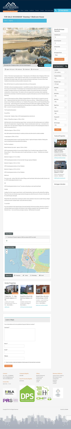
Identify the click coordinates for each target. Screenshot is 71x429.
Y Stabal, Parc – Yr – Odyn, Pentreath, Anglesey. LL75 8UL (11, 298)
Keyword (56, 111)
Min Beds (56, 87)
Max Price (56, 105)
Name (6, 343)
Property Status (57, 75)
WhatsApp (34, 275)
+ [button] (6, 250)
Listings (26, 10)
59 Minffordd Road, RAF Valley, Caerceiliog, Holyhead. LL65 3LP (59, 151)
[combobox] (60, 72)
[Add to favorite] (4, 29)
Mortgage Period (58, 52)
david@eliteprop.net (9, 377)
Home (18, 10)
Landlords (32, 10)
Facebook (18, 275)
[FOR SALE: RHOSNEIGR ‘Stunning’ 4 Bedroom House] (27, 259)
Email (42, 275)
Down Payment (57, 40)
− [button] (6, 252)
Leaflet (37, 272)
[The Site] (11, 6)
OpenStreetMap (42, 272)
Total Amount (57, 34)
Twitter (26, 275)
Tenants (37, 10)
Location (56, 70)
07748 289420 (63, 10)
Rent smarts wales (49, 10)
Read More (64, 155)
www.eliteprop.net (8, 378)
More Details (10, 305)
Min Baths (56, 93)
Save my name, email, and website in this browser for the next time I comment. (23, 362)
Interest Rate (57, 46)
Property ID (56, 117)
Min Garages (57, 122)
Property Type (57, 81)
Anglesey (11, 20)
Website (6, 356)
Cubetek (66, 409)
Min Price (56, 99)
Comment (6, 327)
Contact (42, 10)
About (22, 10)
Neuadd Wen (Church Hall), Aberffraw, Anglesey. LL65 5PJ (26, 298)
